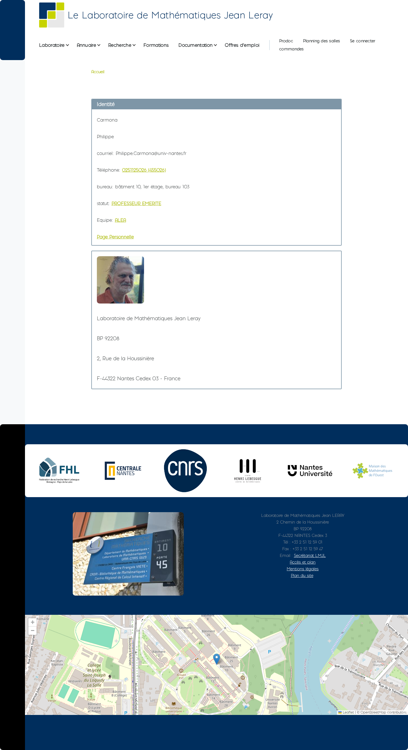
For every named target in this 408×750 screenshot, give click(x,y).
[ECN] (123, 471)
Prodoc (286, 40)
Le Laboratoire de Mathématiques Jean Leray (170, 15)
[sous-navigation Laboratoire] (71, 45)
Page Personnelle (115, 237)
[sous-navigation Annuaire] (102, 45)
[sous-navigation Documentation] (219, 45)
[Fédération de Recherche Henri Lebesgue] (60, 470)
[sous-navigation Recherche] (137, 45)
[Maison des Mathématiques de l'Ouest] (372, 470)
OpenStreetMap (373, 712)
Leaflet (348, 712)
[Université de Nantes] (310, 470)
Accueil (97, 71)
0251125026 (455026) (144, 170)
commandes (291, 48)
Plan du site (302, 575)
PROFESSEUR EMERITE (136, 203)
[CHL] (247, 470)
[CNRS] (185, 471)
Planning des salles (321, 40)
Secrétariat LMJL (310, 555)
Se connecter (362, 40)
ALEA (120, 220)
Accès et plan (303, 562)
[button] (216, 659)
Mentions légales (303, 568)
